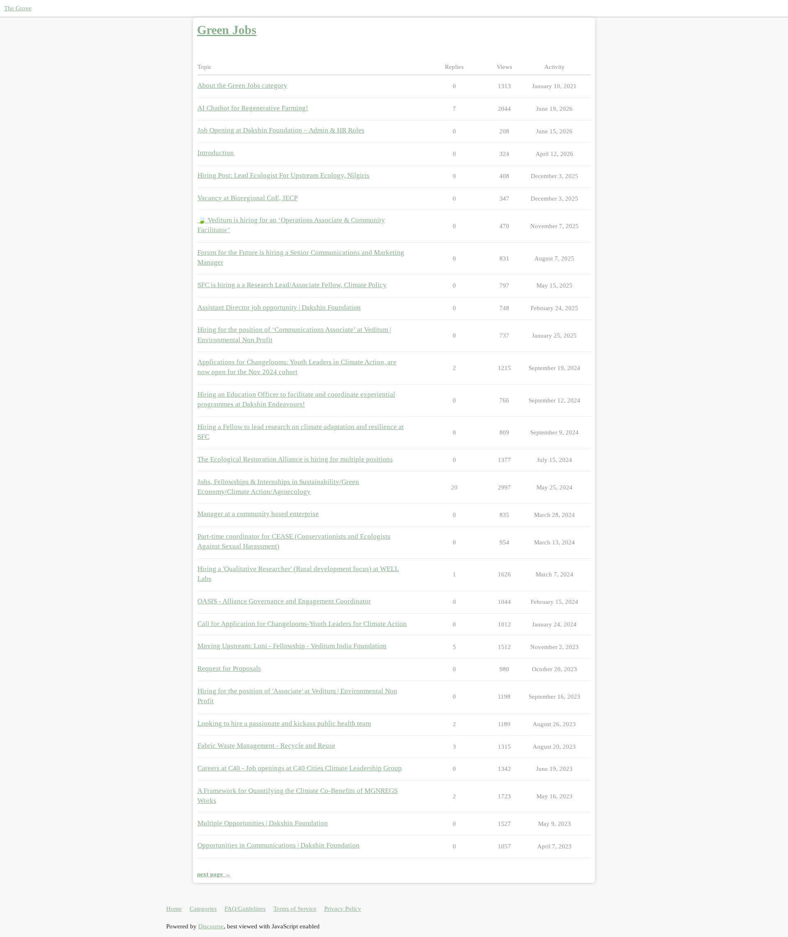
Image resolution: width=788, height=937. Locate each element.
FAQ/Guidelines (245, 908)
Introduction (215, 153)
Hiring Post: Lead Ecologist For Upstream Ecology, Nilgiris (283, 175)
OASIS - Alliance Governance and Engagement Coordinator (284, 601)
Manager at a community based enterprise (258, 514)
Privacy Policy (342, 908)
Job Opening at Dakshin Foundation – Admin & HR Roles (280, 130)
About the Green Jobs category (242, 85)
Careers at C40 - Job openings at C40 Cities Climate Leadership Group (299, 768)
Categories (203, 908)
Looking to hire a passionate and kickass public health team (284, 723)
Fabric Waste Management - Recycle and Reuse (266, 746)
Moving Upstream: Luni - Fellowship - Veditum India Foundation (292, 646)
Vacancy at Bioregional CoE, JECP (247, 198)
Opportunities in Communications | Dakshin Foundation (278, 845)
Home (174, 908)
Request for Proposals (229, 668)
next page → (214, 874)
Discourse (211, 926)
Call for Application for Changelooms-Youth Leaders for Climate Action (302, 624)
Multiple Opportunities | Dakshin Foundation (262, 823)
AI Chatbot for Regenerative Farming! (252, 108)
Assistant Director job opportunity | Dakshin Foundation (279, 307)
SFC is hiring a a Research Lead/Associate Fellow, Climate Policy (292, 285)
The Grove (18, 8)
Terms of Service (294, 908)
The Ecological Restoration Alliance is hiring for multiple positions (295, 459)
